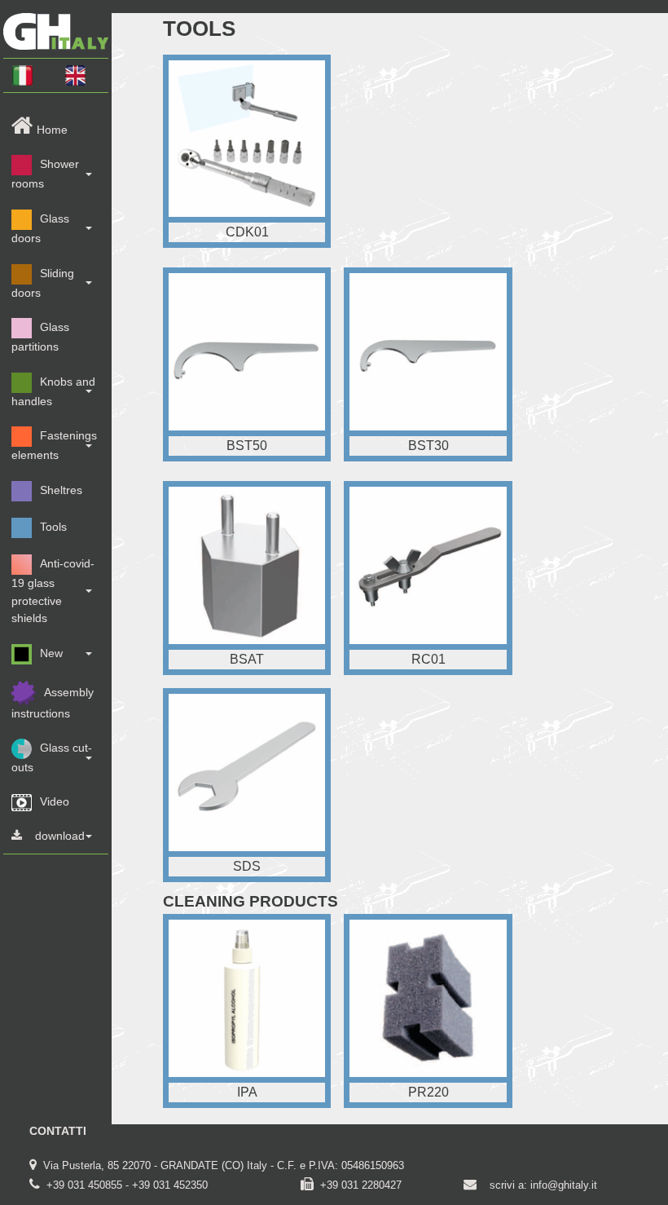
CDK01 (247, 232)
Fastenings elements (54, 446)
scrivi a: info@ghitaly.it (543, 1185)
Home (52, 129)
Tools (53, 526)
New (51, 653)
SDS (247, 866)
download (60, 835)
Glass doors (40, 228)
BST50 (246, 445)
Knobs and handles (53, 391)
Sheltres (61, 490)
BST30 (428, 445)
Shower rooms (45, 174)
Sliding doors (42, 283)
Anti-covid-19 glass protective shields (52, 591)
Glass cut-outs (51, 758)
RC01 (428, 659)
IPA (247, 1092)
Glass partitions (40, 336)
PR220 (428, 1092)
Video (54, 801)
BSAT (247, 659)
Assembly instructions (52, 703)
